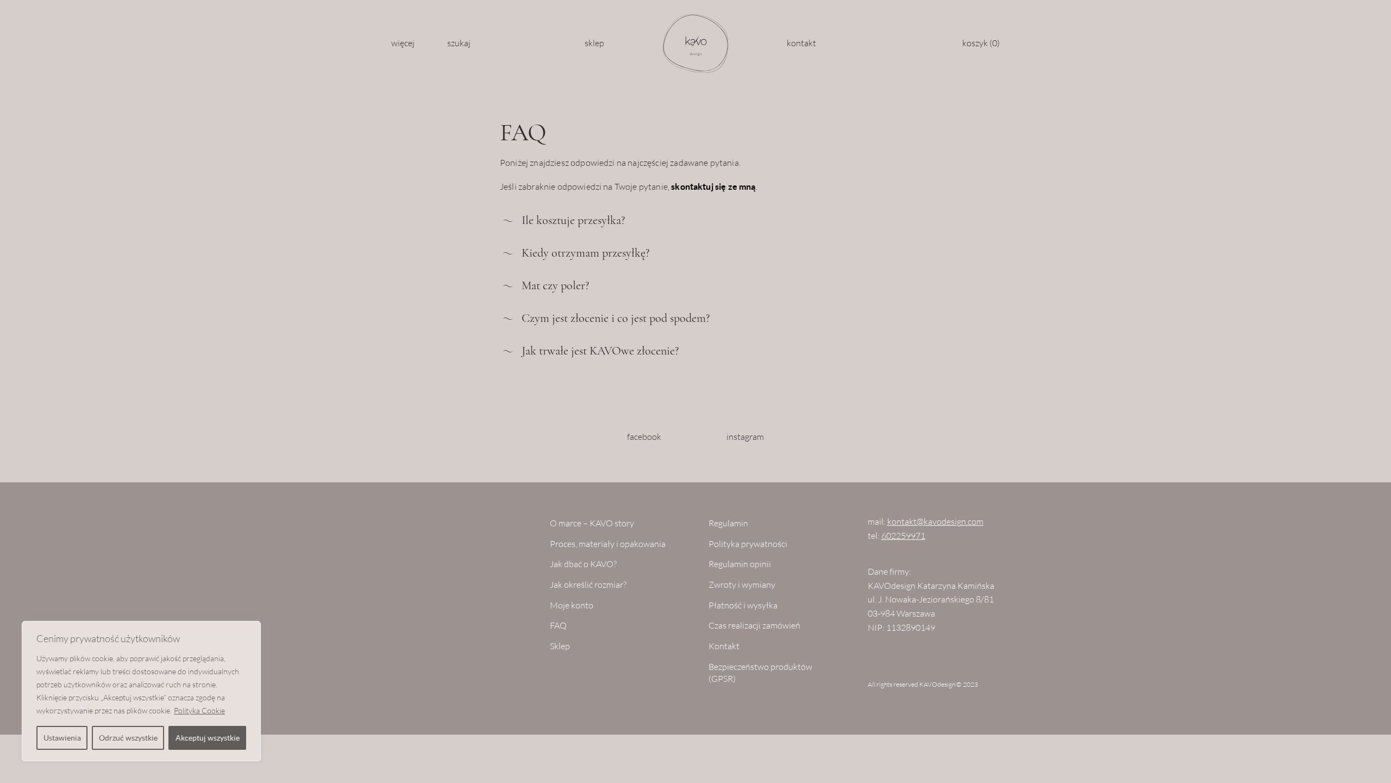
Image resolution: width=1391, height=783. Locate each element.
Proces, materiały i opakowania (608, 544)
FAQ (558, 625)
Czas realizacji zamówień (754, 625)
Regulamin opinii (740, 564)
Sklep (594, 43)
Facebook (644, 437)
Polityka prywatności (748, 544)
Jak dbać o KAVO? (583, 564)
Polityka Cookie (199, 710)
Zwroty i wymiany (742, 584)
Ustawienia (62, 738)
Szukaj (459, 43)
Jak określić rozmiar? (588, 584)
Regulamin (728, 523)
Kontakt (801, 43)
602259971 (903, 535)
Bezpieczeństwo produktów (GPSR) (760, 673)
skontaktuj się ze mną (713, 186)
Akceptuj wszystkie (208, 738)
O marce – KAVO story (592, 523)
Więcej (403, 43)
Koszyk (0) (981, 43)
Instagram (745, 437)
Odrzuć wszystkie (128, 738)
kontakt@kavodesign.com (935, 521)
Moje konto (571, 605)
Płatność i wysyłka (743, 605)
